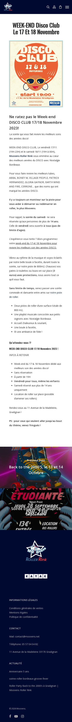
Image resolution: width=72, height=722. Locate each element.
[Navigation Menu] (67, 7)
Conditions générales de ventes (26, 608)
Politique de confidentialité (23, 616)
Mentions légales (18, 612)
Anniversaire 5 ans (19, 671)
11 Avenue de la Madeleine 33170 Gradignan (33, 651)
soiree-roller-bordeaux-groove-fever (28, 678)
